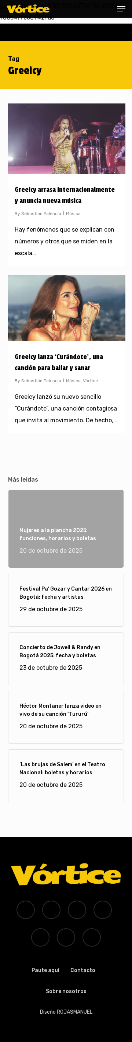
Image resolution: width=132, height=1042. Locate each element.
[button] (121, 9)
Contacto (82, 970)
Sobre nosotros (66, 991)
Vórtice (90, 380)
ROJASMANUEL (74, 1012)
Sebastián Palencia (41, 213)
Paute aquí (45, 970)
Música (73, 213)
